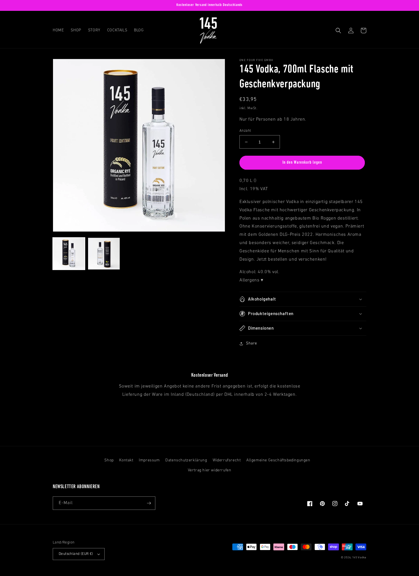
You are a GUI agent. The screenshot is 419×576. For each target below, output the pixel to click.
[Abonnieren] (149, 503)
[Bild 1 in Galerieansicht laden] (69, 254)
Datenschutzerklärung (186, 460)
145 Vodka (359, 557)
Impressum (149, 460)
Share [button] (251, 343)
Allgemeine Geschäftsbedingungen (278, 460)
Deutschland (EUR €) (76, 554)
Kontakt (126, 460)
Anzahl (245, 131)
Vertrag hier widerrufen (209, 470)
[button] (338, 30)
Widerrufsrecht (227, 460)
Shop (108, 460)
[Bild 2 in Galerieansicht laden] (104, 254)
